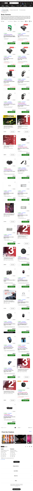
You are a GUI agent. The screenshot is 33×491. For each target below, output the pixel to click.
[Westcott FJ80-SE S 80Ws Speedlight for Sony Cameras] (9, 73)
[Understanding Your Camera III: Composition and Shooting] (9, 251)
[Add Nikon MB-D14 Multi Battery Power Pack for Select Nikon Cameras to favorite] (15, 404)
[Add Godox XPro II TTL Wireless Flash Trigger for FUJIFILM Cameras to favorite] (15, 336)
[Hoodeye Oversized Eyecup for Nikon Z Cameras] (9, 272)
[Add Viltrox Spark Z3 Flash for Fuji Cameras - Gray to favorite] (29, 24)
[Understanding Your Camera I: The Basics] (23, 120)
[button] (31, 3)
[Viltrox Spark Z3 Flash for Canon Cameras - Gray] (9, 51)
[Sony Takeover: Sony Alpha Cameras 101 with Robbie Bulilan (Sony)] (9, 295)
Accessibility (21, 484)
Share (16, 21)
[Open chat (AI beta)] (22, 3)
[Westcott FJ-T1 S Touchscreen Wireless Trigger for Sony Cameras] (9, 316)
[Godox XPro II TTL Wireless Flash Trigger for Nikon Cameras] (9, 363)
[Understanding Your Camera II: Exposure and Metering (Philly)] (9, 385)
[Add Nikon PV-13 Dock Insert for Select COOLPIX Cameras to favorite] (29, 204)
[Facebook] (29, 446)
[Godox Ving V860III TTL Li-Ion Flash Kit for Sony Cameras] (9, 96)
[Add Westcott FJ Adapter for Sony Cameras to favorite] (15, 159)
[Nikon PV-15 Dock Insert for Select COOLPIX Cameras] (23, 185)
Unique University (7, 6)
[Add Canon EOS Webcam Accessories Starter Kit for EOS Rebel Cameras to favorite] (29, 269)
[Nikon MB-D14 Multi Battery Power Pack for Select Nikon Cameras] (9, 408)
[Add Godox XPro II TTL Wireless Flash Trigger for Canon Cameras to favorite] (29, 336)
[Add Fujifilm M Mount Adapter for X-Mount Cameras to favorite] (29, 136)
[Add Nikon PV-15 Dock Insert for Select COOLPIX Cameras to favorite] (29, 182)
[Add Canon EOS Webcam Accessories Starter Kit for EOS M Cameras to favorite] (29, 312)
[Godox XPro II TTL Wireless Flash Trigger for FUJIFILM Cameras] (9, 339)
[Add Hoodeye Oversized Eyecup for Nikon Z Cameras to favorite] (15, 269)
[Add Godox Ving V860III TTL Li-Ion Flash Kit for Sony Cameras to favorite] (15, 93)
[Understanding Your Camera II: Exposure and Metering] (23, 230)
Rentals (18, 5)
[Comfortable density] (29, 21)
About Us (24, 0)
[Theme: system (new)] (25, 3)
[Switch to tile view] (26, 21)
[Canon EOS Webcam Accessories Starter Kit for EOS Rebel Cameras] (23, 272)
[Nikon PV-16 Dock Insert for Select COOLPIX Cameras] (9, 185)
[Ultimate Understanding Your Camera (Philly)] (9, 140)
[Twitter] (25, 446)
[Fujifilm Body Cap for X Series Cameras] (23, 251)
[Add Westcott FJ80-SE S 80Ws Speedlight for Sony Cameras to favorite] (15, 70)
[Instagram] (27, 446)
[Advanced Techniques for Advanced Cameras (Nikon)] (9, 120)
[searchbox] (14, 3)
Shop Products (2, 6)
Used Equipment (13, 6)
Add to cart (12, 43)
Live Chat (3, 459)
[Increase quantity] (6, 43)
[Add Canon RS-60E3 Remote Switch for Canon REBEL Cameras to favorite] (29, 159)
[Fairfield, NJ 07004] (20, 3)
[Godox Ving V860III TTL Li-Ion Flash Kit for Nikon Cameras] (23, 73)
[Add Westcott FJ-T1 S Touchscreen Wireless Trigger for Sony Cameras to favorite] (15, 312)
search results (7, 7)
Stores (31, 0)
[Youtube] (31, 446)
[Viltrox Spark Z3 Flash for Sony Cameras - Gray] (23, 51)
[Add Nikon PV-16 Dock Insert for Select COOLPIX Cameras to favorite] (15, 182)
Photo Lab (21, 6)
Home (3, 7)
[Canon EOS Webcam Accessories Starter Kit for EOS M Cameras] (23, 316)
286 (19, 427)
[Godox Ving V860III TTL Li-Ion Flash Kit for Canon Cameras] (23, 96)
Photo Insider (27, 0)
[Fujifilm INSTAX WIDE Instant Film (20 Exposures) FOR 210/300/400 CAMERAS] (9, 28)
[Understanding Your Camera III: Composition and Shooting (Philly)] (23, 363)
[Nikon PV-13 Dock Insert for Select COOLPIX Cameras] (23, 207)
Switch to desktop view (16, 489)
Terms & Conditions (12, 484)
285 (18, 427)
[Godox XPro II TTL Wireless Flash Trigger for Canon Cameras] (23, 339)
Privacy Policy (17, 484)
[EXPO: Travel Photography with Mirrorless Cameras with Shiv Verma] (9, 208)
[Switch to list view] (27, 21)
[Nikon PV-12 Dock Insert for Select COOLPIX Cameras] (9, 229)
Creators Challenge (25, 6)
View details (12, 131)
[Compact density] (31, 21)
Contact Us (16, 461)
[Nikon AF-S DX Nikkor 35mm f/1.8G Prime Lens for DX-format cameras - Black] (23, 384)
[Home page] (4, 3)
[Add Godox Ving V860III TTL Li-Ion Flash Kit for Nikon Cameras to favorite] (29, 70)
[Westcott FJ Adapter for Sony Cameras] (9, 162)
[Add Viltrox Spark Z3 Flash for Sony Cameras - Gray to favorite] (29, 47)
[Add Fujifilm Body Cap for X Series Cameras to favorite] (29, 248)
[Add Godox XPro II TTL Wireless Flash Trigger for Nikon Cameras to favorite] (15, 359)
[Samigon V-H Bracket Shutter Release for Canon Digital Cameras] (23, 294)
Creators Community (19, 0)
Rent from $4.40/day (10, 332)
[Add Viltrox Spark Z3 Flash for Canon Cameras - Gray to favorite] (15, 47)
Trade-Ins (31, 6)
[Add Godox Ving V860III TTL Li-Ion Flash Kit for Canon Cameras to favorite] (29, 93)
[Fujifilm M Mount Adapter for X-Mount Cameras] (23, 139)
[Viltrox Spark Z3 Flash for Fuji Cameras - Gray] (23, 28)
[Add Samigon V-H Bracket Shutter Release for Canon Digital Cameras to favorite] (29, 291)
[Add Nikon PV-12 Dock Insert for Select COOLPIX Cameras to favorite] (15, 226)
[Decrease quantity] (4, 43)
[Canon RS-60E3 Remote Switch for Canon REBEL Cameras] (23, 162)
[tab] (5, 10)
